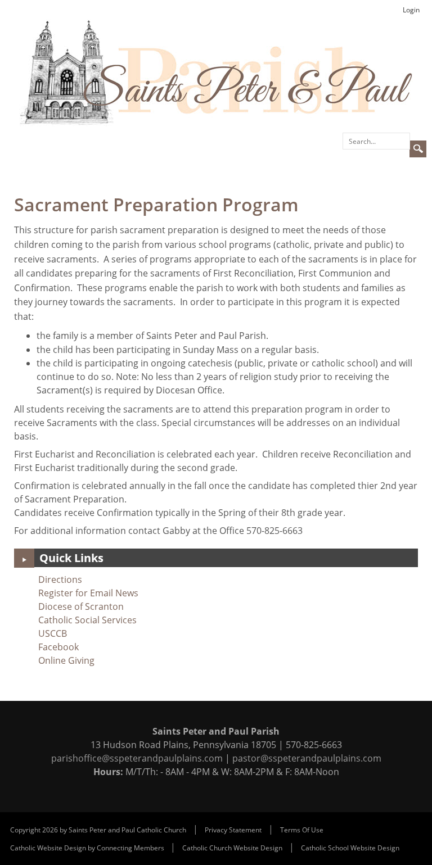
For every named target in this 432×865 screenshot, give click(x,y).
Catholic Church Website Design (232, 848)
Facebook (58, 647)
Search (418, 149)
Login (411, 10)
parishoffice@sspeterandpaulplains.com (137, 758)
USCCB (52, 633)
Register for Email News (88, 593)
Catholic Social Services (87, 620)
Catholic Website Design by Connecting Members (88, 848)
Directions (60, 579)
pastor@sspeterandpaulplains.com (306, 758)
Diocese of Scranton (81, 606)
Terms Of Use (301, 830)
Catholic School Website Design (350, 848)
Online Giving (66, 660)
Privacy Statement (233, 830)
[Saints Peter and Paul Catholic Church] (216, 72)
